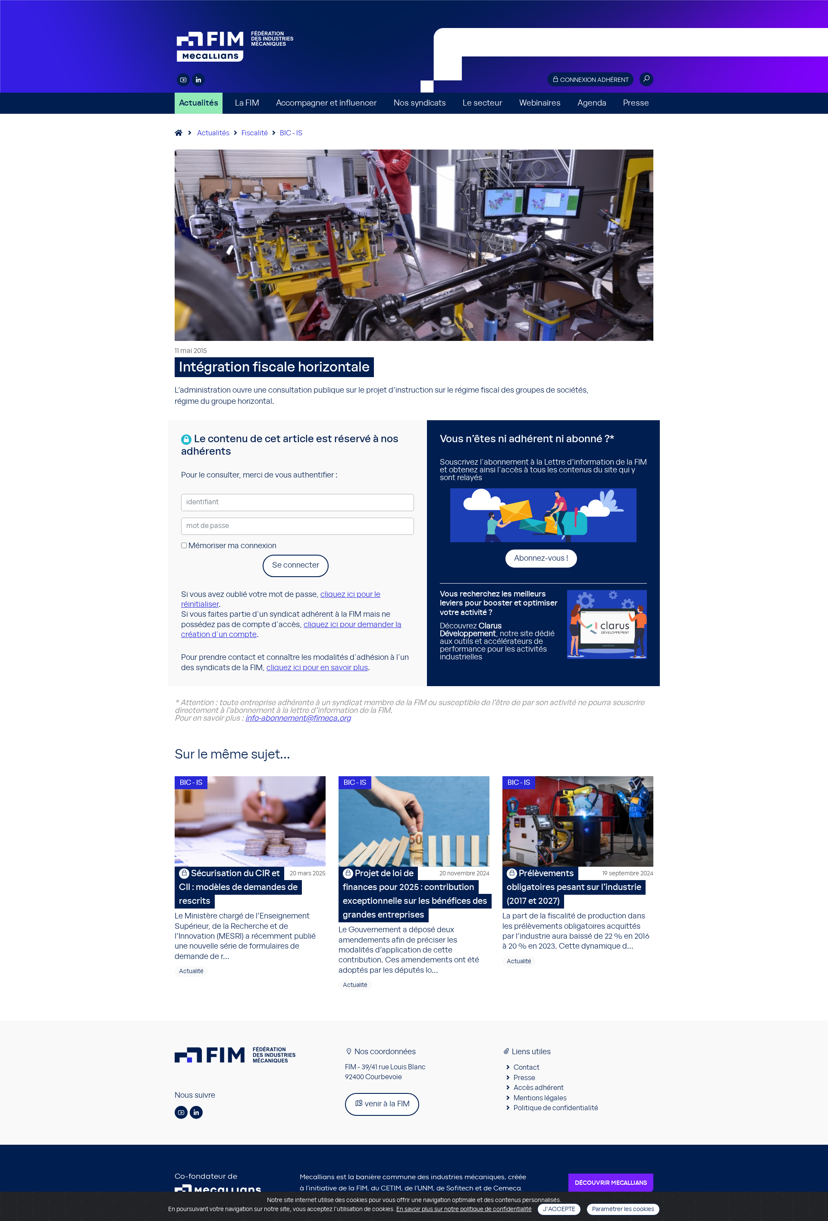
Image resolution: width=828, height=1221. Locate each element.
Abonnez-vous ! (541, 558)
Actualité (191, 971)
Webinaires (540, 103)
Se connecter (295, 565)
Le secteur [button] (482, 103)
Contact (526, 1067)
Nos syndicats (420, 103)
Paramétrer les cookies (623, 1209)
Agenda (591, 103)
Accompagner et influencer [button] (326, 103)
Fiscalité (255, 133)
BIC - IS (291, 133)
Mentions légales (540, 1098)
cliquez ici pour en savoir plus (317, 668)
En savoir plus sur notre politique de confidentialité (464, 1209)
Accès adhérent (539, 1087)
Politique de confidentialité (556, 1108)
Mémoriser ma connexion (231, 546)
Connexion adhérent (594, 80)
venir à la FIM (386, 1104)
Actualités (198, 103)
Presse (636, 103)
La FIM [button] (247, 103)
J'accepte (559, 1209)
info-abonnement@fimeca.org (298, 718)
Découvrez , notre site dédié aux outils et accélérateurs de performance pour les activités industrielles (499, 625)
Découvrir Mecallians (611, 1183)
